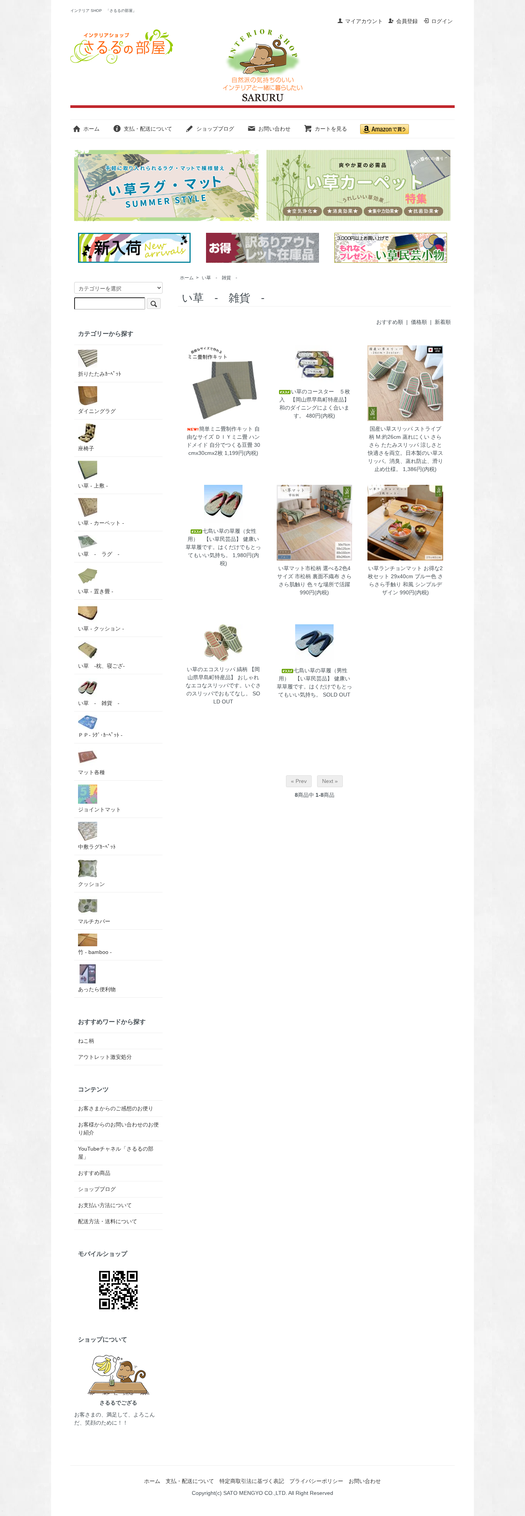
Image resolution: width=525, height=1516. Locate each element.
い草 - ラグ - (99, 554)
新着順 (443, 322)
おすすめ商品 (94, 1173)
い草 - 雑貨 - (219, 277)
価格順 (419, 322)
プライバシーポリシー (316, 1481)
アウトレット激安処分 (105, 1057)
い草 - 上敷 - (93, 486)
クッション (91, 884)
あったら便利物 (97, 989)
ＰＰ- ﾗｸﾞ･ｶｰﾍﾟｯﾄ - (100, 735)
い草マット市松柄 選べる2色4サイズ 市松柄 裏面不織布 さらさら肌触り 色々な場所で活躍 (314, 576)
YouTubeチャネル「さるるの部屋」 (115, 1153)
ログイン (442, 21)
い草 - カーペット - (101, 523)
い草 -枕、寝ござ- (101, 666)
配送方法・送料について (107, 1221)
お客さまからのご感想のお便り (115, 1108)
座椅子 (86, 448)
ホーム (91, 129)
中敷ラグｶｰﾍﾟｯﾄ (97, 847)
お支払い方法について (105, 1205)
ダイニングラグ (97, 411)
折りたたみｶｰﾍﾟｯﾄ (99, 374)
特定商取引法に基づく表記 (251, 1481)
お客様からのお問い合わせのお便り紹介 (118, 1128)
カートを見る (331, 129)
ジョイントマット (99, 809)
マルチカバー (94, 921)
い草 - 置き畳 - (95, 591)
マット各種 (91, 772)
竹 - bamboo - (95, 952)
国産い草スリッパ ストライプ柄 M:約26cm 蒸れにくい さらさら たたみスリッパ (405, 437)
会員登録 (407, 21)
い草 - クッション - (101, 628)
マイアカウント (364, 21)
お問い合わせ (274, 129)
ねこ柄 (86, 1041)
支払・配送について (148, 129)
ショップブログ (215, 129)
